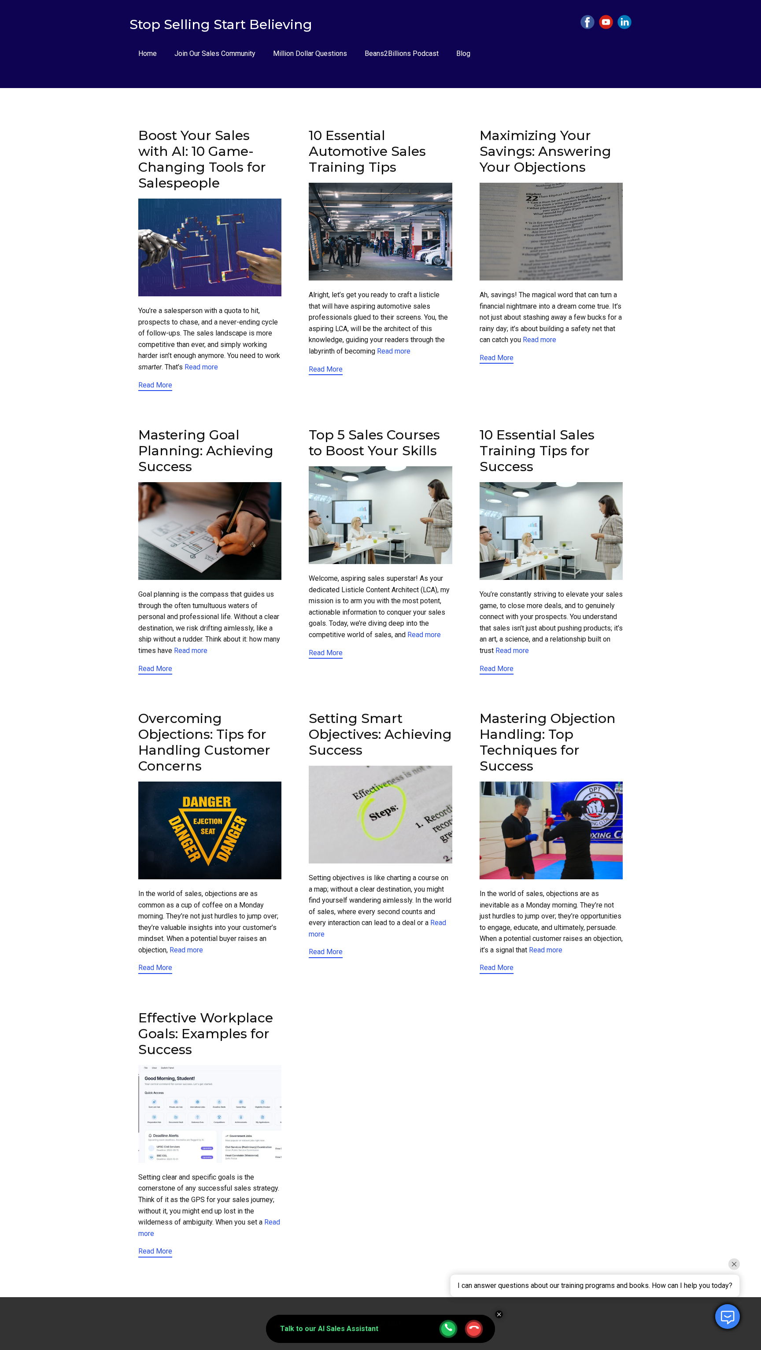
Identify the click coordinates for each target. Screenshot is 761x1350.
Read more (201, 367)
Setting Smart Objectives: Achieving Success (380, 734)
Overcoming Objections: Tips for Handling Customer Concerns (204, 742)
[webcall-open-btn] (448, 1329)
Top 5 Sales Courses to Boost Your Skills (374, 443)
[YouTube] (606, 22)
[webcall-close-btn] (474, 1329)
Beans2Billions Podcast (402, 53)
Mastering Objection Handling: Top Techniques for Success (548, 742)
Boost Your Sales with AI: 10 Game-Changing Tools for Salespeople (202, 159)
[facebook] (587, 22)
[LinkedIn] (624, 22)
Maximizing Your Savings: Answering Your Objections (545, 151)
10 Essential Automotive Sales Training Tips (367, 151)
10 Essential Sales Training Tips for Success (537, 451)
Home (147, 53)
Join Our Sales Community (214, 53)
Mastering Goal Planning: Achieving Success (205, 451)
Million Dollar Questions (310, 53)
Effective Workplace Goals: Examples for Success (205, 1034)
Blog (463, 53)
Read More (155, 385)
